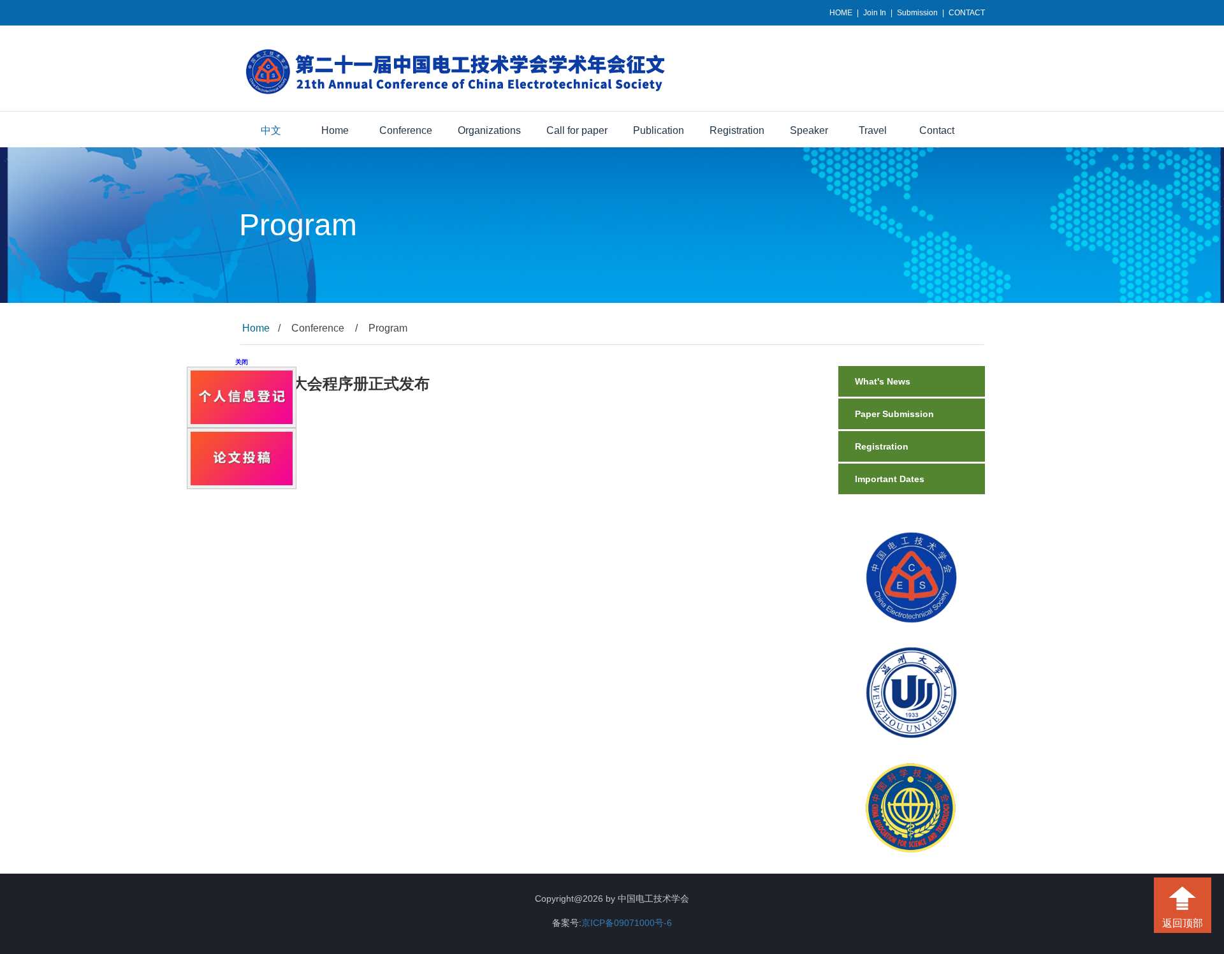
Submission (917, 12)
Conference (405, 130)
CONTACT (967, 12)
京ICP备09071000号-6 (626, 923)
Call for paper (577, 130)
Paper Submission (894, 414)
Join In (874, 12)
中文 (271, 130)
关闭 (253, 350)
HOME (840, 12)
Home (335, 130)
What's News (882, 381)
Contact (936, 130)
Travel (873, 130)
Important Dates (889, 479)
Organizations (489, 130)
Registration (737, 130)
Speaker (809, 130)
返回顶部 (1182, 923)
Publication (658, 130)
